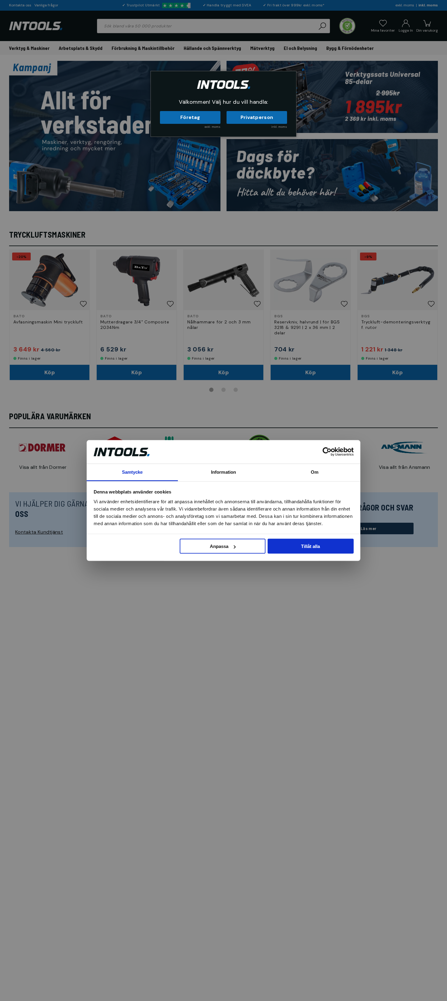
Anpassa (219, 546)
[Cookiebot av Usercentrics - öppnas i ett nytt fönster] (327, 451)
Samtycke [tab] (132, 471)
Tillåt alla (310, 546)
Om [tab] (314, 471)
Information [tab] (223, 471)
